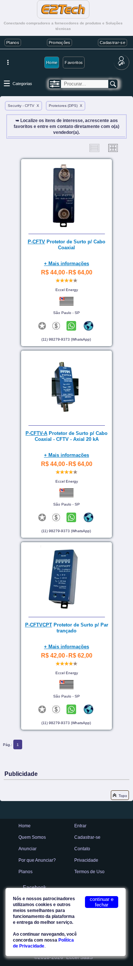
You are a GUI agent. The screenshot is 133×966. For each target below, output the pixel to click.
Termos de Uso (89, 871)
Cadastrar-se (112, 42)
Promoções (60, 42)
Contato (82, 848)
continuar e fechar (101, 902)
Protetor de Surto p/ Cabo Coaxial (66, 244)
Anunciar (27, 848)
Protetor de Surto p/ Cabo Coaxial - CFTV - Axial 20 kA (66, 436)
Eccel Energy (66, 290)
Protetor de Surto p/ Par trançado (66, 628)
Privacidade (86, 860)
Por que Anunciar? (37, 860)
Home (51, 62)
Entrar (80, 825)
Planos (12, 42)
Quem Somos (32, 837)
